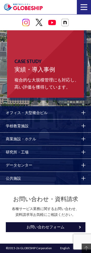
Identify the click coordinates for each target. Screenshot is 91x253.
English (65, 248)
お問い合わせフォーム (45, 227)
